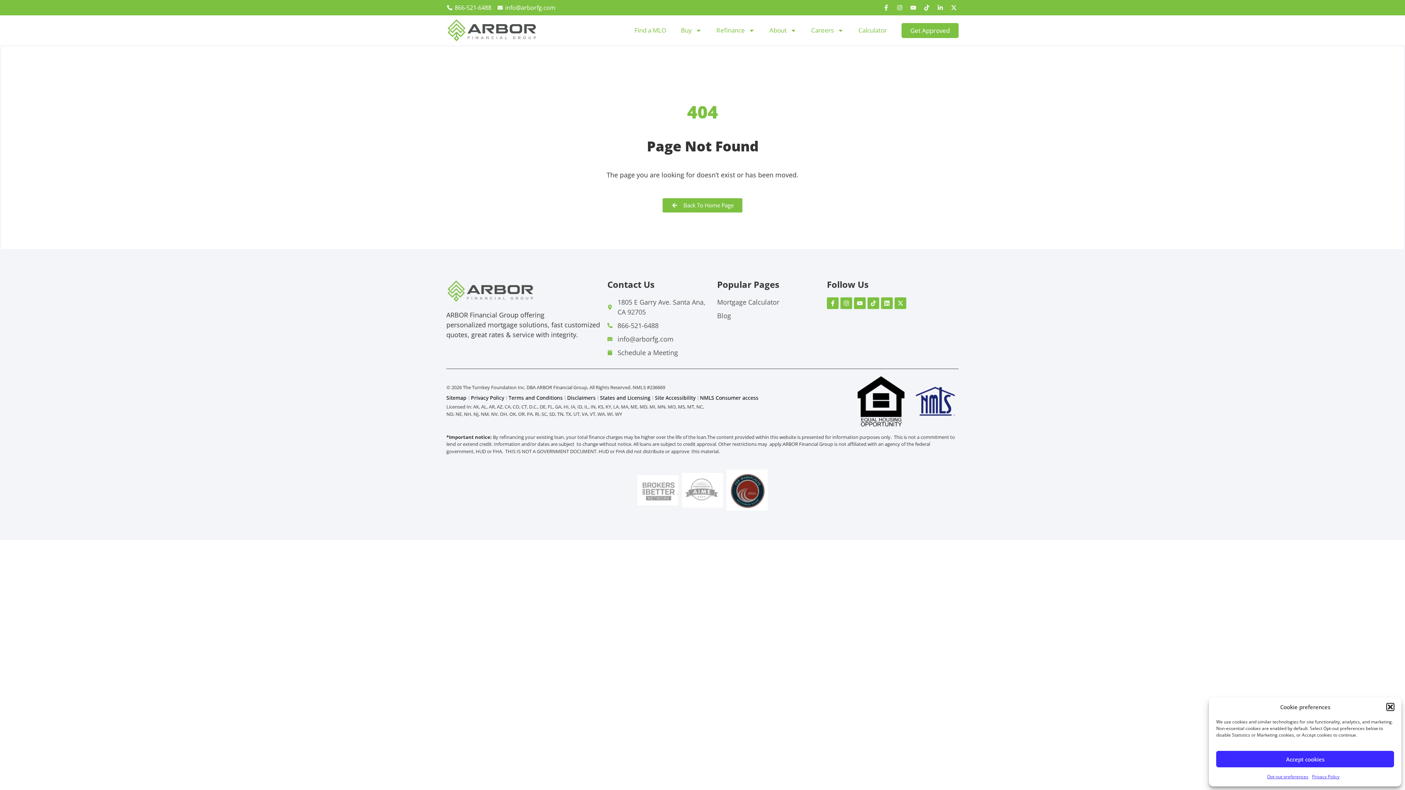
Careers (822, 30)
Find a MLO (650, 30)
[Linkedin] (887, 303)
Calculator (872, 30)
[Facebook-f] (886, 7)
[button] (1390, 707)
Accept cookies (1305, 759)
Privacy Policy (1326, 777)
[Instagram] (899, 7)
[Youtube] (913, 7)
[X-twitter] (954, 7)
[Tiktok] (927, 7)
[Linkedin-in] (940, 7)
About (778, 30)
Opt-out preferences (1287, 777)
